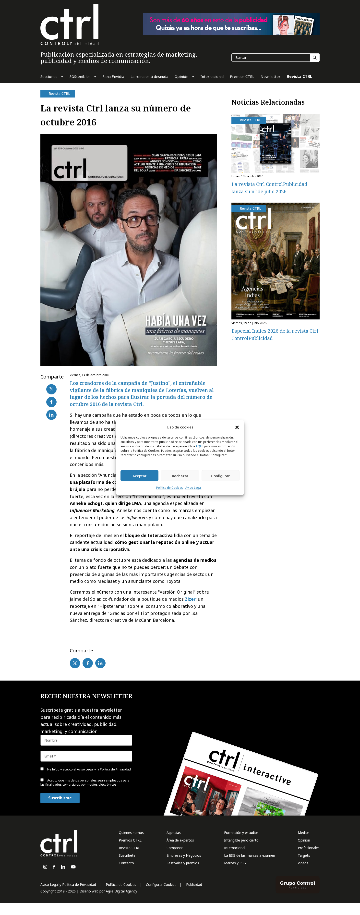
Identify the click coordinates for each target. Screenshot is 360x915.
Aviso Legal (193, 488)
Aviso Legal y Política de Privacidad (68, 884)
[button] (237, 427)
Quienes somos (131, 832)
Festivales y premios (183, 863)
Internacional (234, 847)
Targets (304, 855)
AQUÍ (199, 446)
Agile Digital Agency (121, 891)
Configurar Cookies (161, 884)
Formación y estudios (241, 832)
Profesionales (309, 847)
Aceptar (139, 475)
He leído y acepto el (89, 769)
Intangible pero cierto (241, 840)
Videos (303, 863)
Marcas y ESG (235, 863)
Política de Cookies (169, 488)
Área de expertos (180, 840)
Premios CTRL (130, 840)
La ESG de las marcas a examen (249, 855)
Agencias (174, 832)
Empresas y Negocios (184, 855)
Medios (304, 832)
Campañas (175, 847)
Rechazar (180, 475)
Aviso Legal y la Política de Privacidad (104, 769)
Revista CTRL (129, 847)
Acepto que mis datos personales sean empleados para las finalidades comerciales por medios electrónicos (85, 782)
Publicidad (194, 884)
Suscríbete (127, 855)
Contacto (126, 863)
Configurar (220, 475)
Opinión (304, 840)
